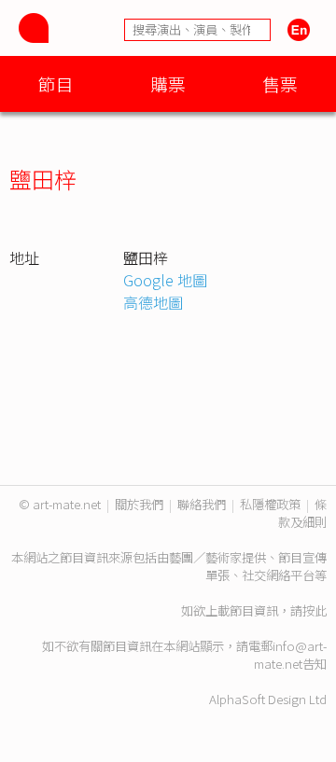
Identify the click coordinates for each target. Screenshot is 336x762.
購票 (168, 83)
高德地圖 (153, 302)
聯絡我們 (201, 504)
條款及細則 (302, 513)
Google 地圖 (165, 280)
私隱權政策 (270, 504)
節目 (56, 83)
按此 (314, 610)
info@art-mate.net (290, 654)
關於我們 (139, 504)
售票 (280, 83)
